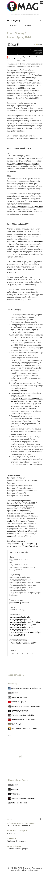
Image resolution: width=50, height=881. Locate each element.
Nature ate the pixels (19, 697)
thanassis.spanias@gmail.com (18, 516)
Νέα (9, 57)
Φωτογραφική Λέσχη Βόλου (20, 620)
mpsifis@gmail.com (14, 511)
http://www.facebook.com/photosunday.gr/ (23, 163)
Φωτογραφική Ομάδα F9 (18, 630)
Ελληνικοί (25, 57)
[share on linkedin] (27, 653)
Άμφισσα (32, 57)
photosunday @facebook (19, 603)
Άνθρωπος (15, 794)
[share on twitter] (22, 653)
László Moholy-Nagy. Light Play (23, 715)
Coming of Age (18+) (19, 702)
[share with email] (12, 653)
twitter (18, 849)
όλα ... (10, 736)
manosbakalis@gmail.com (17, 526)
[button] (14, 20)
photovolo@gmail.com (15, 536)
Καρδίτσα (10, 59)
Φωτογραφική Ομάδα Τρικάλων (21, 627)
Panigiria (14, 789)
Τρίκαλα (28, 59)
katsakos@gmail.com (19, 391)
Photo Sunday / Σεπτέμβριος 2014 (24, 643)
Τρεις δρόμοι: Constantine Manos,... (24, 729)
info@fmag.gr (32, 544)
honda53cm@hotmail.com (17, 521)
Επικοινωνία (24, 825)
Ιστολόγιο (11, 833)
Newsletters (21, 841)
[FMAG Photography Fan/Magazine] (25, 10)
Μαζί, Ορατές (16, 724)
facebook (10, 849)
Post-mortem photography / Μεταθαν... (26, 706)
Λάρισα (16, 59)
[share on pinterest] (32, 653)
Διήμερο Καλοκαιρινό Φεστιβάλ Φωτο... (26, 688)
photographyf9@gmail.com (17, 531)
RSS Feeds (11, 841)
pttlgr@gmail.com (31, 546)
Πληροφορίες (12, 825)
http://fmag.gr (17, 544)
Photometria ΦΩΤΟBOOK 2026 (23, 720)
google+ (25, 849)
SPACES (14, 693)
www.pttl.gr (17, 546)
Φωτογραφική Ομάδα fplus (19, 617)
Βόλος (38, 57)
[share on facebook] (17, 653)
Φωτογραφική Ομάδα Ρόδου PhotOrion (24, 622)
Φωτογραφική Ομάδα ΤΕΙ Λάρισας (22, 625)
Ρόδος (22, 59)
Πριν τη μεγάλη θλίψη (19, 711)
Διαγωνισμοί (16, 57)
